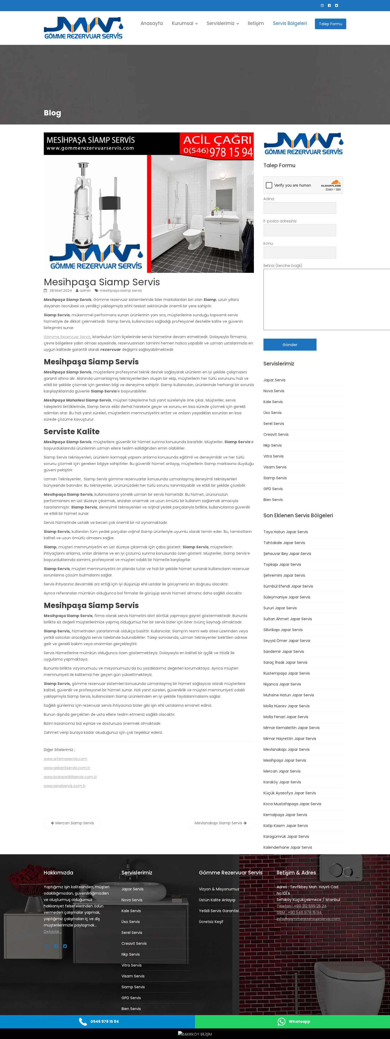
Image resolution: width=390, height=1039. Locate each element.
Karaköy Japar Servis (282, 782)
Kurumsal (182, 23)
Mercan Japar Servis (282, 771)
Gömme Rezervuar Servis (67, 336)
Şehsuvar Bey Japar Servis (287, 553)
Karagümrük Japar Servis (286, 836)
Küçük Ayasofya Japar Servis (289, 793)
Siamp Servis (275, 478)
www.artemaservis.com (65, 758)
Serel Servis (273, 423)
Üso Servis (272, 412)
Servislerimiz (221, 23)
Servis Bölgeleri (290, 23)
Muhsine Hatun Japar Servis (288, 695)
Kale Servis (273, 401)
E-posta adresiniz (280, 221)
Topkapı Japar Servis (282, 564)
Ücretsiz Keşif (211, 921)
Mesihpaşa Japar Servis (284, 760)
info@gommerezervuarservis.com (308, 918)
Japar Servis (274, 380)
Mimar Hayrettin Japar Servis (289, 738)
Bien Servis (273, 499)
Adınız (268, 198)
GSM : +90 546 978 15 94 (299, 912)
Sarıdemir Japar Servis (283, 651)
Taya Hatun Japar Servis (285, 531)
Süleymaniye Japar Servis (286, 597)
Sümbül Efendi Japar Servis (288, 586)
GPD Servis (273, 489)
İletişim (256, 23)
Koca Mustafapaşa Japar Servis (292, 804)
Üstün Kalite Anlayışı (217, 900)
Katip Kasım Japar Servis (285, 825)
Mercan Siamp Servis (74, 823)
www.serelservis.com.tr (65, 785)
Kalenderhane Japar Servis (287, 847)
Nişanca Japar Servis (282, 684)
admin (85, 290)
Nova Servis (273, 391)
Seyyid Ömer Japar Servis (286, 640)
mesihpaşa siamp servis (121, 290)
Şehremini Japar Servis (284, 575)
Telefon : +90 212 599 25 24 (302, 906)
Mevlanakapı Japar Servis (286, 749)
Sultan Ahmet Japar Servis (287, 619)
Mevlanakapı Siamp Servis (218, 823)
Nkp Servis (272, 445)
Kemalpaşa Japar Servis (285, 814)
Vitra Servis (273, 456)
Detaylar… (53, 931)
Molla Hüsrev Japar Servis (286, 706)
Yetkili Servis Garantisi (219, 910)
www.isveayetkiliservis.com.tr (70, 776)
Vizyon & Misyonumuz (219, 889)
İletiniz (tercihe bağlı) (282, 265)
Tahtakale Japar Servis (284, 542)
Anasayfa (152, 23)
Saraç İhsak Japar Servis (285, 662)
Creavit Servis (276, 434)
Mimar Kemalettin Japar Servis (291, 727)
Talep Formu (330, 24)
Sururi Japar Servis (280, 608)
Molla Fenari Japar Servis (285, 716)
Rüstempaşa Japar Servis (286, 673)
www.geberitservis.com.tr (67, 767)
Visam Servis (275, 467)
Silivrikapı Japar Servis (283, 629)
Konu (268, 243)
